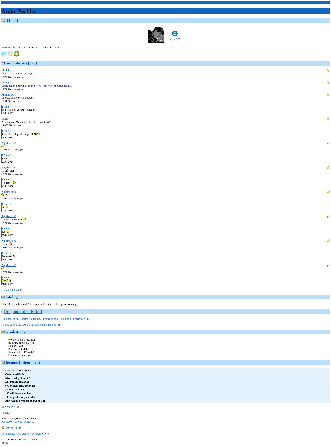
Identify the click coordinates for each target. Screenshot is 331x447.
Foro (46, 433)
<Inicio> (6, 2)
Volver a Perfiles (10, 406)
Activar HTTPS (13, 427)
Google (18, 421)
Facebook (6, 421)
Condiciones (8, 433)
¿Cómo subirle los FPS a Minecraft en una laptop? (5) (30, 324)
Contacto (36, 433)
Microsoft (29, 421)
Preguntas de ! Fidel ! (23, 311)
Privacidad (23, 433)
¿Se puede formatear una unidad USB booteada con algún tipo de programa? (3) (45, 318)
